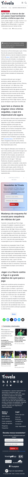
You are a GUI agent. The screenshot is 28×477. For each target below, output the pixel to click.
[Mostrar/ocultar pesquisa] (25, 3)
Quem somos (6, 416)
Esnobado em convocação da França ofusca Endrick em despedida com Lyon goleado (7, 343)
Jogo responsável (20, 426)
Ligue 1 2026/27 (5, 11)
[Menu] (22, 2)
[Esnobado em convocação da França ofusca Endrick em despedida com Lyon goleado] (7, 334)
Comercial (18, 424)
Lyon (14, 314)
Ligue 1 (8, 57)
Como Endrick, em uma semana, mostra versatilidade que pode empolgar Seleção (7, 362)
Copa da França (8, 138)
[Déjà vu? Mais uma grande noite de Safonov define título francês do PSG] (21, 332)
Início (3, 7)
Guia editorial (6, 419)
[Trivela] (7, 3)
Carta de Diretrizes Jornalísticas (19, 419)
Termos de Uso (19, 414)
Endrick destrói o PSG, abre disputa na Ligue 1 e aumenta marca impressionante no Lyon (21, 362)
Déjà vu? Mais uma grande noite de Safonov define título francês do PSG (20, 339)
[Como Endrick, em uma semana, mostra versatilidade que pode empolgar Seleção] (7, 354)
